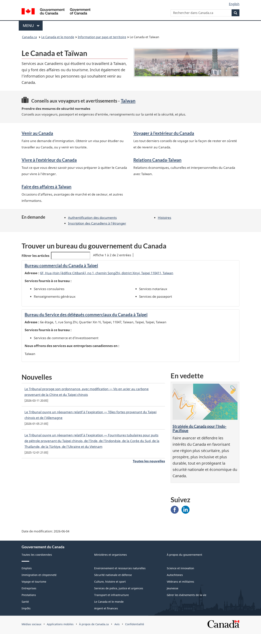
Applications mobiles (60, 624)
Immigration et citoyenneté (39, 575)
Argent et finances (106, 608)
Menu (29, 25)
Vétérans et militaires (180, 581)
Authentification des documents (92, 217)
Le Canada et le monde (57, 37)
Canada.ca (29, 37)
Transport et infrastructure (111, 595)
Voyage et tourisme (34, 581)
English (234, 4)
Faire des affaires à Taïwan (46, 186)
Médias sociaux (31, 624)
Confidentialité (134, 624)
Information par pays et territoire (102, 37)
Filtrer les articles (35, 255)
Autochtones (175, 575)
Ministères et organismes (110, 554)
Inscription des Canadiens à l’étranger (97, 223)
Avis (117, 624)
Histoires (164, 217)
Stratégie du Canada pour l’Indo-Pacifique (199, 428)
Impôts (26, 608)
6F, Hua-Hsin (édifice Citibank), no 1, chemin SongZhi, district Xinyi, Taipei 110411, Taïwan (106, 273)
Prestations (29, 595)
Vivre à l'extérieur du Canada (49, 160)
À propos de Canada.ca (94, 624)
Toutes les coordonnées (37, 554)
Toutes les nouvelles (149, 461)
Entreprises (29, 588)
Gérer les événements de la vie (186, 595)
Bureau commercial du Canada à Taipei (61, 265)
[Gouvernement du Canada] (56, 12)
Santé (25, 601)
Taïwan (128, 101)
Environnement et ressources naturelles (120, 568)
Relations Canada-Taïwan (157, 160)
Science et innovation (180, 568)
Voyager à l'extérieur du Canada (163, 133)
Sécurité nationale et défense (113, 575)
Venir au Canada (37, 133)
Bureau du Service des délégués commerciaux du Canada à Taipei (86, 314)
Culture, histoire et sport (110, 581)
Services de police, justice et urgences (118, 588)
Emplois (27, 568)
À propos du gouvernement (184, 554)
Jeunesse (172, 588)
